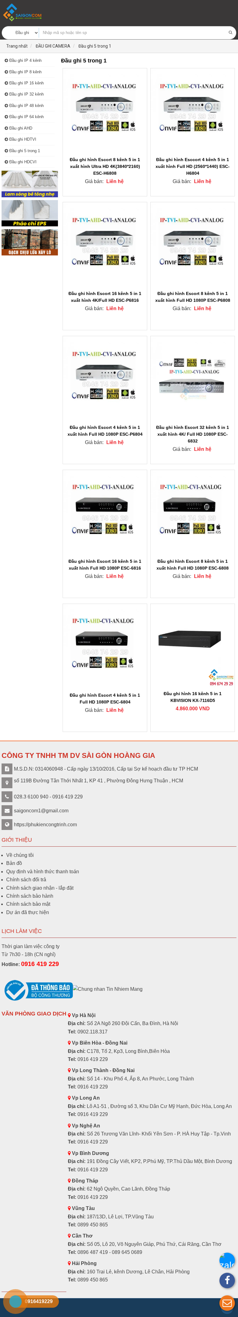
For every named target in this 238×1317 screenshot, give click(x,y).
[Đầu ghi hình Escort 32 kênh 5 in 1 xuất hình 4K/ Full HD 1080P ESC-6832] (193, 378)
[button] (227, 1303)
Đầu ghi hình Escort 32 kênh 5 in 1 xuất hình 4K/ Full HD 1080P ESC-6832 (192, 434)
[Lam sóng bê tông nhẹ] (30, 184)
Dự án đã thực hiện (27, 912)
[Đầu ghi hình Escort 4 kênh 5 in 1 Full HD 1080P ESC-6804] (105, 646)
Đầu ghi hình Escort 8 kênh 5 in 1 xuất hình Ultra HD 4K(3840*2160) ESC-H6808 (105, 166)
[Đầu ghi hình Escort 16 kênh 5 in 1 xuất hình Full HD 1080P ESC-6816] (105, 512)
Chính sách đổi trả (26, 879)
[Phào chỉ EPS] (30, 213)
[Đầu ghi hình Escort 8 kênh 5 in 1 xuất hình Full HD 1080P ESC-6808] (193, 512)
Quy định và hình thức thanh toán (42, 871)
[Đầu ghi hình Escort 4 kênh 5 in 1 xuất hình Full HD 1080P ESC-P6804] (105, 378)
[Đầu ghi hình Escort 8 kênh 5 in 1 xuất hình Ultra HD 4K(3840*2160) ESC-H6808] (105, 110)
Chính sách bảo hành (29, 896)
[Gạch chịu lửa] (30, 242)
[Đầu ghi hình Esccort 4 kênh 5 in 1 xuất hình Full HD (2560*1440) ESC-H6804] (193, 110)
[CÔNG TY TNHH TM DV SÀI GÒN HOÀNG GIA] (23, 12)
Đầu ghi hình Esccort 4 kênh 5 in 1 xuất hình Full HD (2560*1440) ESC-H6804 (193, 166)
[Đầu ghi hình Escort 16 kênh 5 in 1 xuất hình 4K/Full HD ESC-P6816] (105, 244)
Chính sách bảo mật (28, 904)
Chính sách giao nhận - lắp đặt (39, 888)
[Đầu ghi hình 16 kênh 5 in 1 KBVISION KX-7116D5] (193, 645)
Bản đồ (14, 863)
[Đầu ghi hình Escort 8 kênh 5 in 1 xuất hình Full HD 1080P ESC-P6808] (193, 244)
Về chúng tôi (20, 855)
